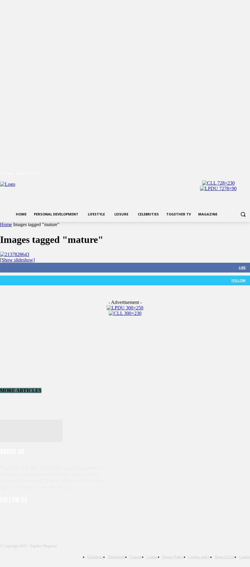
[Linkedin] (37, 516)
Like (242, 267)
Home (6, 224)
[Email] (68, 516)
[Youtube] (246, 173)
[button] (243, 214)
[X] (229, 173)
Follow (238, 280)
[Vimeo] (237, 173)
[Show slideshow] (17, 259)
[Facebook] (212, 173)
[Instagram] (221, 173)
